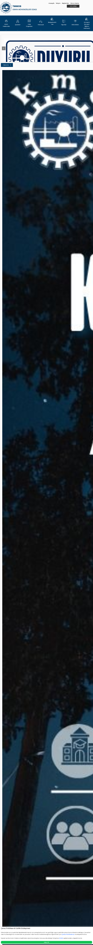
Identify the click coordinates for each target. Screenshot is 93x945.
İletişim (58, 3)
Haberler (6, 65)
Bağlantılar (65, 3)
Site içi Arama (74, 3)
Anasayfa (51, 3)
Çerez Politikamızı (68, 934)
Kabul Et (46, 942)
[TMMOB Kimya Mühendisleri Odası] (19, 8)
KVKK (61, 938)
